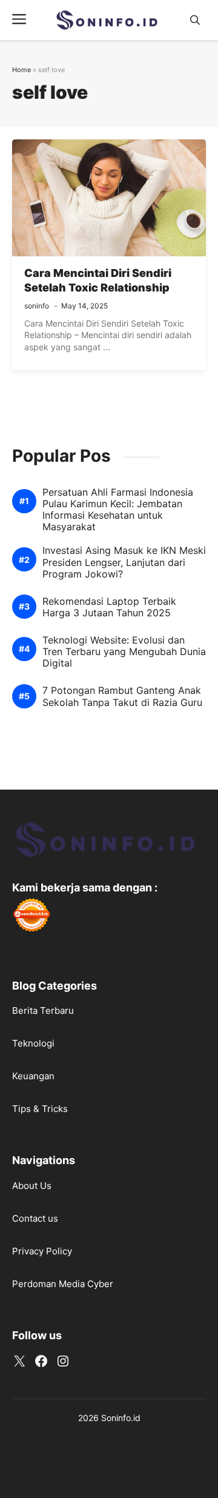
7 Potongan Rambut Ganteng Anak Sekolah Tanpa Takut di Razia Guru (122, 696)
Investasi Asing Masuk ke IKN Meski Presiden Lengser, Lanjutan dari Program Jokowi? (124, 562)
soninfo (36, 305)
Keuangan (33, 1076)
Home (21, 69)
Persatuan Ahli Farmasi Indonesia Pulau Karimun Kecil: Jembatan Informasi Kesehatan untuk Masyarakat (117, 510)
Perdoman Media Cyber (62, 1284)
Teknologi (33, 1043)
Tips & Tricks (40, 1108)
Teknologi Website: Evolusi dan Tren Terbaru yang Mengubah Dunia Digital (124, 651)
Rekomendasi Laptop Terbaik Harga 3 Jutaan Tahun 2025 (109, 607)
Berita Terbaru (43, 1010)
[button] (195, 20)
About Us (31, 1185)
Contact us (35, 1218)
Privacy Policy (42, 1251)
